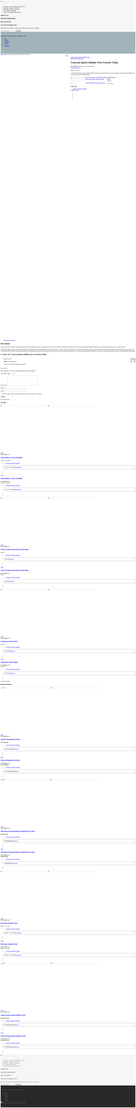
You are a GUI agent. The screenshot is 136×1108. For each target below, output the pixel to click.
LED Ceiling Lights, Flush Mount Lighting (96, 77)
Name (3, 388)
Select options (17, 467)
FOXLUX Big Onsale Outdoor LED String (14, 549)
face (6, 38)
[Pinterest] (74, 95)
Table (2, 453)
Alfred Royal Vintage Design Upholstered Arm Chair (18, 831)
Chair (2, 636)
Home (2, 54)
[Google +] (74, 97)
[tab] (7, 340)
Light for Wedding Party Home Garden (95, 83)
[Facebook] (74, 93)
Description (7, 340)
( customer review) (76, 67)
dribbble (7, 46)
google (6, 43)
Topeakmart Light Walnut (9, 641)
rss (5, 44)
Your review (4, 385)
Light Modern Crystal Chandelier (11, 457)
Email (2, 391)
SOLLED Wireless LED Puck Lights (94, 79)
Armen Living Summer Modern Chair (80, 57)
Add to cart (73, 86)
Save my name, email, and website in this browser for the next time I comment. (22, 394)
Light (6, 54)
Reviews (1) (13, 340)
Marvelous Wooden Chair (77, 58)
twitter (6, 40)
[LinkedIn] (74, 98)
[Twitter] (74, 94)
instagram (7, 41)
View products (17, 933)
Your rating (4, 373)
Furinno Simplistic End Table (10, 739)
